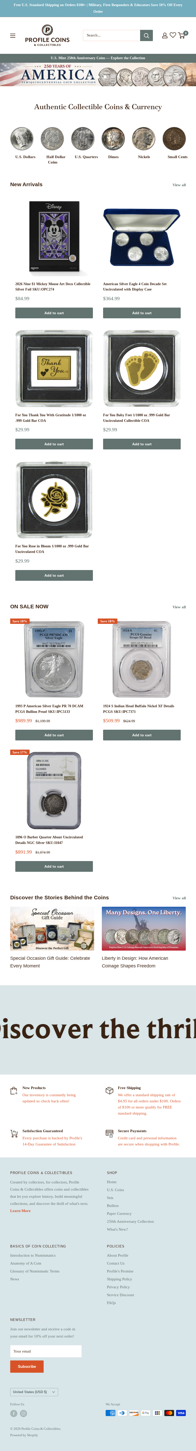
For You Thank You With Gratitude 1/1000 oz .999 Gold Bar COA (50, 418)
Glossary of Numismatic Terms (34, 1271)
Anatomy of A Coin (25, 1263)
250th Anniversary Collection (130, 1221)
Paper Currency (119, 1214)
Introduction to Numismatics (33, 1255)
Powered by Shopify (24, 1435)
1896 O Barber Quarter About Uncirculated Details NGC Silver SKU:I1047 (49, 840)
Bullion (113, 1206)
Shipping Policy (119, 1279)
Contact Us (116, 1263)
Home (112, 1182)
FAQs (111, 1303)
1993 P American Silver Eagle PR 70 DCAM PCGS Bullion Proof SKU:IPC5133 (49, 709)
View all (180, 185)
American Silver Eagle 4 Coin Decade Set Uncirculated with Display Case (135, 287)
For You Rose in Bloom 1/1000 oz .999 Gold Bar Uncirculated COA (52, 549)
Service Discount (120, 1295)
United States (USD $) (30, 1392)
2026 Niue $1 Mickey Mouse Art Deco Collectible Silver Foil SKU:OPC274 (52, 287)
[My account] (164, 35)
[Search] (146, 35)
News (14, 1279)
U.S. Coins (115, 1190)
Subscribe (27, 1366)
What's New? (117, 1229)
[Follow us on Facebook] (13, 1413)
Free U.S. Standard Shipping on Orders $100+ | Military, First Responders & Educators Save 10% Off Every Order (98, 8)
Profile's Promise (120, 1271)
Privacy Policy (118, 1287)
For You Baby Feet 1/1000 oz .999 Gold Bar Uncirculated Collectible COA (136, 418)
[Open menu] (12, 36)
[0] (181, 35)
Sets (110, 1198)
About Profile (117, 1255)
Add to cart (54, 313)
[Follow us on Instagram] (23, 1413)
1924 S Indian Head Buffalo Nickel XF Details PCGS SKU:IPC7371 (138, 709)
